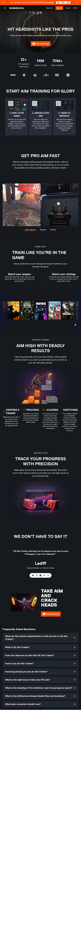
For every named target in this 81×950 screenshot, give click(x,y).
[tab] (49, 8)
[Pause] (75, 325)
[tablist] (49, 8)
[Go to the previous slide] (4, 2)
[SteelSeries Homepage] (17, 8)
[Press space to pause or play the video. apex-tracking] (40, 204)
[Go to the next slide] (77, 2)
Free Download (42, 44)
